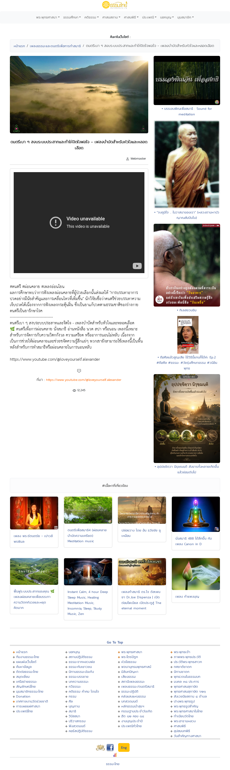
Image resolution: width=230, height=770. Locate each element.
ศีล (71, 701)
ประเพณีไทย (24, 711)
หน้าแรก (19, 46)
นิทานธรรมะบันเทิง (81, 671)
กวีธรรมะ (75, 686)
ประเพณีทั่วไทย (131, 726)
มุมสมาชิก (184, 17)
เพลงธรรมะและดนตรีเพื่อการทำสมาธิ (55, 46)
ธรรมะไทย (112, 763)
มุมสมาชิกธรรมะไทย (29, 691)
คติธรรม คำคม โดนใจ (84, 691)
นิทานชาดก (181, 671)
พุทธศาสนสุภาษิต (186, 686)
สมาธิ (72, 711)
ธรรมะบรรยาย (78, 676)
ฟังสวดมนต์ (77, 726)
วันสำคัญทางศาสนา (187, 735)
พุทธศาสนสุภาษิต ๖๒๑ (190, 691)
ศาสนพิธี (130, 17)
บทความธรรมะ (79, 681)
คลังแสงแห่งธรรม (133, 696)
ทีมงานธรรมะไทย (27, 656)
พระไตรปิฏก (129, 656)
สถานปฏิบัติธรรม (80, 656)
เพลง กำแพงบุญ (187, 596)
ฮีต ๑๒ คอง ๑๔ (132, 716)
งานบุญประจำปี (132, 721)
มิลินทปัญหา (129, 671)
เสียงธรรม (128, 676)
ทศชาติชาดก (183, 666)
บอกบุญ (165, 17)
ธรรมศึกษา (70, 17)
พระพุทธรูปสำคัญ (186, 706)
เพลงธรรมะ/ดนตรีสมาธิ (137, 686)
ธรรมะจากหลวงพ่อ (82, 661)
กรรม (72, 696)
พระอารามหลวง (185, 721)
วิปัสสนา (74, 716)
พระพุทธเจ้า (182, 651)
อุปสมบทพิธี (182, 730)
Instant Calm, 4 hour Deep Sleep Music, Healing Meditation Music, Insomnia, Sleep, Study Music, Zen (88, 602)
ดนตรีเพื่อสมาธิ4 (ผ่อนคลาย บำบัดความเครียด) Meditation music (87, 535)
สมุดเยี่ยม (23, 676)
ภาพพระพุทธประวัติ (187, 656)
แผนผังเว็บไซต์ (26, 661)
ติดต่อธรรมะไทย (27, 671)
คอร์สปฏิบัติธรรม (80, 730)
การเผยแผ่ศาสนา (28, 706)
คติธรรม (90, 17)
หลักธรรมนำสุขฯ (132, 706)
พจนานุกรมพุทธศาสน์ (136, 666)
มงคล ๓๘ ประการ (186, 681)
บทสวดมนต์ (129, 701)
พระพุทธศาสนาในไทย (188, 711)
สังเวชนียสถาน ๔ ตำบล (190, 696)
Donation (23, 696)
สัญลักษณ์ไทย (26, 686)
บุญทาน (74, 706)
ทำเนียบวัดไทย (184, 716)
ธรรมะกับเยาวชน (80, 666)
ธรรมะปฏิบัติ (129, 691)
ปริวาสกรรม (77, 721)
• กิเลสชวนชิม (187, 310)
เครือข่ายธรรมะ (26, 681)
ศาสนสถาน (110, 17)
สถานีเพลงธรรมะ (133, 681)
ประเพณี (148, 17)
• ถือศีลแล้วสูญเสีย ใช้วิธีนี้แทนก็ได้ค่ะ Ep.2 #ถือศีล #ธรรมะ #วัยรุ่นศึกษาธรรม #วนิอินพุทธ (187, 363)
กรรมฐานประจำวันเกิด (136, 711)
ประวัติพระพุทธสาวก (188, 661)
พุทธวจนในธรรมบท (187, 676)
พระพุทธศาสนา (46, 17)
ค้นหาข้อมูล (24, 666)
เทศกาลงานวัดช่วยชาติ (32, 701)
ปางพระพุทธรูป (184, 701)
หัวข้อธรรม (128, 661)
